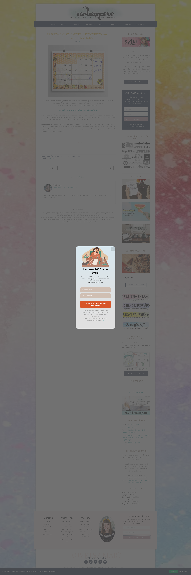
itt (103, 321)
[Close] (113, 249)
